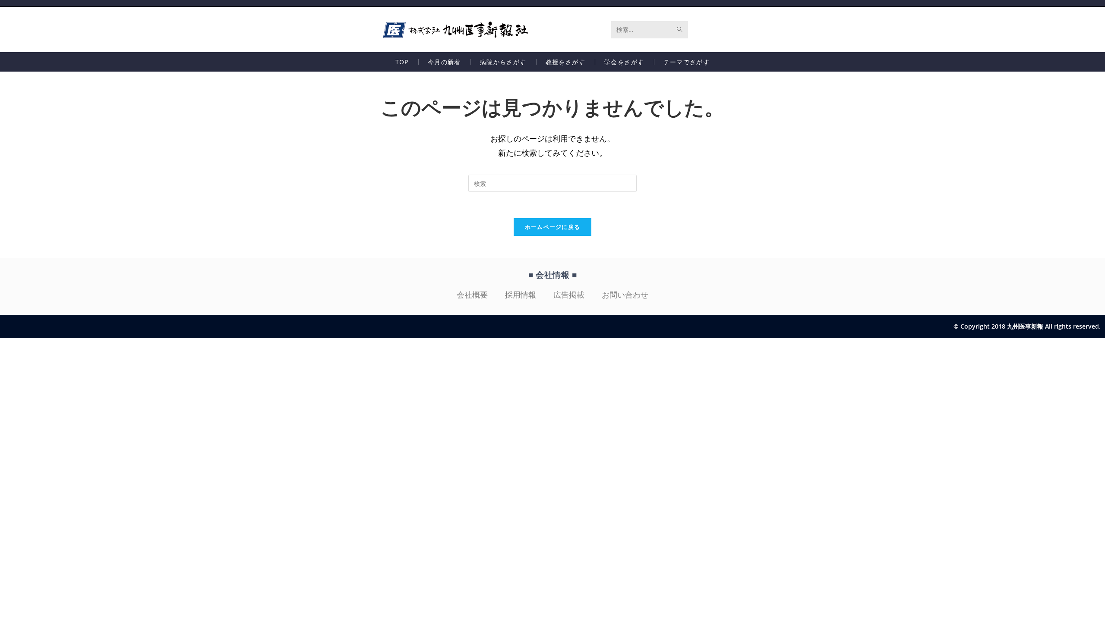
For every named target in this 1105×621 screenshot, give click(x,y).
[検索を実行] (680, 29)
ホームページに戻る (553, 227)
